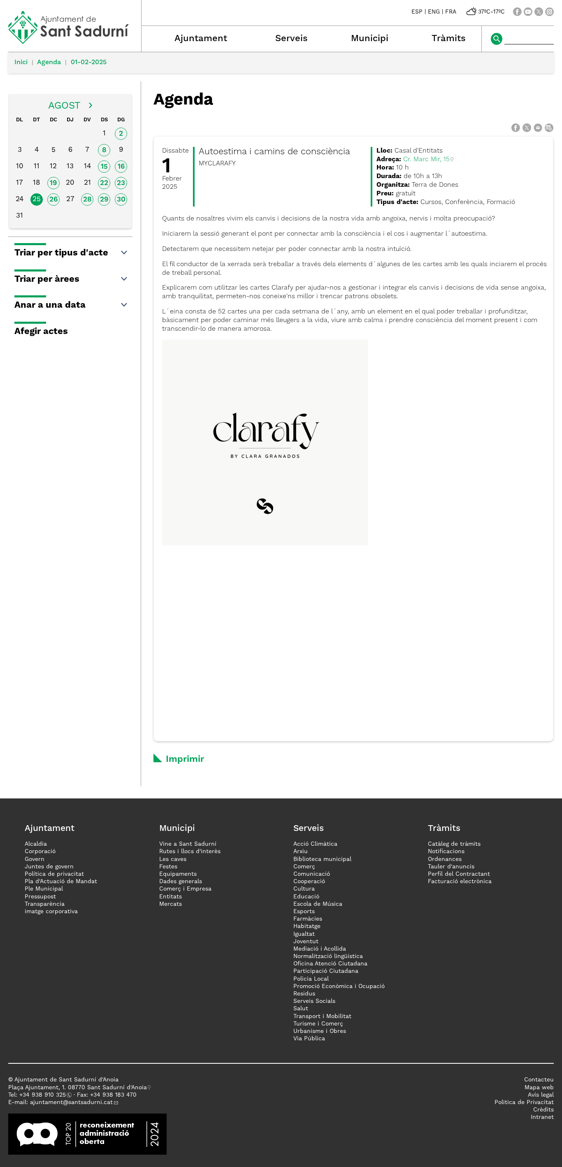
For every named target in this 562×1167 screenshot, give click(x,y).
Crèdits (543, 1110)
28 (87, 199)
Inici (21, 62)
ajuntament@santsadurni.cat (71, 1102)
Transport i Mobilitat (322, 1016)
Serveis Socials (314, 1001)
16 (121, 166)
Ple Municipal (44, 889)
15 (104, 166)
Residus (304, 994)
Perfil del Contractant (459, 874)
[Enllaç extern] (87, 1134)
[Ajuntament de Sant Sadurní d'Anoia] (74, 41)
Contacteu (539, 1080)
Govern (34, 859)
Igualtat (304, 934)
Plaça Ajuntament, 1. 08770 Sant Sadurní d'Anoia (77, 1087)
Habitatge (306, 926)
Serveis (291, 38)
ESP (417, 12)
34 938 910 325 (44, 1095)
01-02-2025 (89, 62)
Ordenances (445, 859)
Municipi (369, 38)
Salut (300, 1009)
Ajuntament (200, 38)
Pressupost (40, 897)
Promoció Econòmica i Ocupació (339, 986)
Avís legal (541, 1095)
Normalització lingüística (328, 956)
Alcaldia (36, 844)
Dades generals (180, 881)
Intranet (542, 1117)
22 (104, 183)
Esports (304, 911)
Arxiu (300, 851)
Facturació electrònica (460, 881)
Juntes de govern (49, 867)
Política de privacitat (54, 874)
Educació (306, 897)
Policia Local (311, 979)
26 (53, 199)
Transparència (45, 904)
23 (121, 183)
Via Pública (309, 1039)
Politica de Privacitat (524, 1102)
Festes (168, 867)
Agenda (49, 62)
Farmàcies (307, 919)
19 (53, 183)
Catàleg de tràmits (454, 844)
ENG (434, 12)
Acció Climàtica (315, 844)
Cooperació (309, 881)
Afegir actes (41, 331)
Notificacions (446, 851)
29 (104, 199)
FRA (450, 12)
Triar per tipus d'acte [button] (61, 253)
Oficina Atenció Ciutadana (330, 964)
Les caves (172, 859)
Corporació (40, 851)
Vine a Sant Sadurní (187, 844)
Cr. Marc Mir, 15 (426, 159)
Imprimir (185, 759)
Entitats (170, 897)
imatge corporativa (51, 911)
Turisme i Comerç (318, 1024)
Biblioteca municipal (322, 859)
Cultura (304, 889)
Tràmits (449, 38)
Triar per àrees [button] (46, 279)
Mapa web (539, 1087)
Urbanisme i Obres (319, 1031)
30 (121, 199)
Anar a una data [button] (50, 305)
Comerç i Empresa (185, 889)
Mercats (170, 904)
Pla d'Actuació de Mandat (61, 881)
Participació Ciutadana (325, 971)
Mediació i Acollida (319, 949)
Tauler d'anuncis (451, 867)
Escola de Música (317, 904)
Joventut (305, 941)
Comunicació (311, 874)
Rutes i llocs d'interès (190, 851)
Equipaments (178, 874)
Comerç (304, 867)
